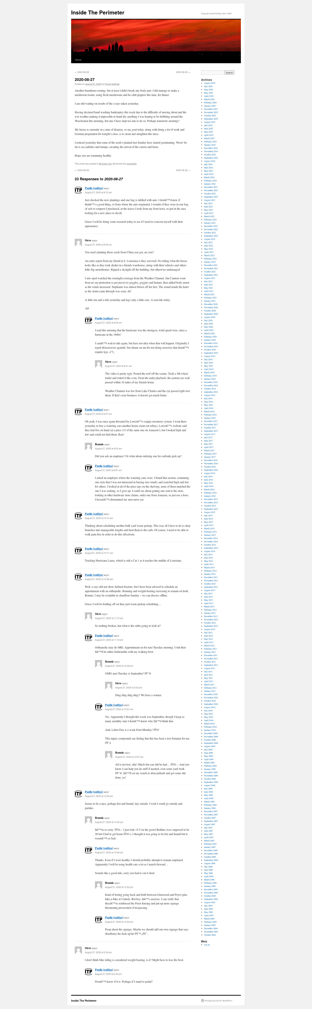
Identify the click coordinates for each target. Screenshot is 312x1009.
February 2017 (210, 453)
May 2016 (208, 482)
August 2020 (209, 317)
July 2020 (208, 320)
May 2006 (208, 873)
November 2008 (211, 775)
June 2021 (208, 284)
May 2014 (208, 560)
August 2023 (209, 200)
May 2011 (208, 677)
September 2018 (211, 391)
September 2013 (211, 586)
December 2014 (211, 538)
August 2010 (209, 707)
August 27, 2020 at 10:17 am (99, 552)
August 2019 (209, 356)
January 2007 (210, 847)
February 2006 (210, 882)
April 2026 (208, 95)
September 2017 (211, 430)
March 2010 (209, 723)
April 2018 (208, 408)
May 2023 (208, 209)
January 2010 (210, 729)
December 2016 (211, 460)
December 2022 (211, 226)
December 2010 (211, 694)
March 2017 (209, 450)
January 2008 (210, 808)
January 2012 (210, 651)
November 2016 (211, 463)
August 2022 (209, 239)
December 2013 (211, 577)
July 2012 (208, 632)
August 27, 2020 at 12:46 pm (119, 665)
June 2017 (208, 440)
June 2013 (208, 596)
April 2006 (208, 876)
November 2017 (211, 424)
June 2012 (208, 635)
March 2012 (209, 645)
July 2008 (208, 788)
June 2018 (208, 401)
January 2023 (210, 222)
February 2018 (210, 414)
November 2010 (211, 697)
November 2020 (211, 307)
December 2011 (211, 655)
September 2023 (211, 196)
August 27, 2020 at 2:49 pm (108, 973)
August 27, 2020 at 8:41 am (118, 365)
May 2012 (208, 638)
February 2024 (210, 180)
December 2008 (211, 772)
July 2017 (208, 437)
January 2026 (210, 105)
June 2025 (208, 128)
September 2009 (211, 742)
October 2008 (210, 778)
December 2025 (211, 108)
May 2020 (208, 326)
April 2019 (208, 369)
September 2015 (211, 508)
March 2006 (209, 879)
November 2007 (211, 814)
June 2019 (208, 362)
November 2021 (211, 268)
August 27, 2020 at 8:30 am (108, 322)
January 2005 (210, 925)
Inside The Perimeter (97, 12)
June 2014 (208, 557)
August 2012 (209, 629)
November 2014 (211, 541)
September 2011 (211, 664)
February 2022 (210, 258)
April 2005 (208, 915)
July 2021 (208, 281)
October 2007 (210, 817)
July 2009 (208, 749)
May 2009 (208, 755)
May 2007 (208, 834)
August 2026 (209, 82)
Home (78, 59)
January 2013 (210, 612)
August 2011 (209, 668)
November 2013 (211, 580)
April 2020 (208, 330)
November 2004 (211, 931)
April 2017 (208, 447)
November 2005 (211, 892)
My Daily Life (105, 163)
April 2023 (208, 213)
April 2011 (208, 681)
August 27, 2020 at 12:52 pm (119, 887)
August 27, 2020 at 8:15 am (98, 192)
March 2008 (209, 801)
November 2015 (211, 502)
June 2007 (208, 830)
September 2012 (211, 625)
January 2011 (210, 690)
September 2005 (211, 899)
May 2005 (208, 912)
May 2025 (208, 131)
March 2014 (209, 567)
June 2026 (208, 89)
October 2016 (210, 466)
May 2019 (208, 365)
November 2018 (211, 385)
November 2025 (211, 112)
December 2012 (211, 616)
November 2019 (211, 346)
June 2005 (208, 908)
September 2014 (211, 547)
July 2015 (208, 515)
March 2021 (209, 294)
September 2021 (211, 274)
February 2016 (210, 492)
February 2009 (210, 765)
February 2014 (210, 570)
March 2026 (209, 99)
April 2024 (208, 174)
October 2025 (210, 115)
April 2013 (208, 603)
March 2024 (209, 177)
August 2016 (209, 473)
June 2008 (208, 791)
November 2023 (211, 190)
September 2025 (211, 118)
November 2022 (211, 229)
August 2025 (209, 121)
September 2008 (211, 782)
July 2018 (208, 398)
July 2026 (208, 86)
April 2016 (208, 486)
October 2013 (210, 583)
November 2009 (211, 736)
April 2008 (208, 798)
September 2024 (211, 157)
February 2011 (210, 687)
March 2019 (209, 372)
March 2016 (209, 489)
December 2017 (211, 421)
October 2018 (210, 388)
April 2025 (208, 134)
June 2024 (208, 167)
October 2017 (210, 427)
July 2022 (208, 242)
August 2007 (209, 824)
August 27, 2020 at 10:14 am (99, 517)
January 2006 (210, 886)
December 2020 (211, 304)
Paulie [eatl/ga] (112, 83)
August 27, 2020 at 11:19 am (109, 639)
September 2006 (211, 860)
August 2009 (209, 746)
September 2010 (211, 703)
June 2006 (208, 869)
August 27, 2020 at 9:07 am (108, 470)
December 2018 (211, 382)
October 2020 (210, 310)
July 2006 (208, 866)
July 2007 (208, 827)
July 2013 (208, 593)
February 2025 (210, 141)
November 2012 (211, 619)
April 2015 (208, 525)
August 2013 (209, 590)
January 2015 (210, 534)
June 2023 (208, 206)
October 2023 (210, 193)
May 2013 (208, 599)
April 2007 (208, 837)
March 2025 (209, 138)
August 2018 (209, 395)
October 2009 (210, 739)
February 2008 (210, 804)
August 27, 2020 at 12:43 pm (109, 821)
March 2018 (209, 411)
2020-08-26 (82, 72)
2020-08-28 (183, 72)
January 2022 (210, 261)
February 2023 (210, 219)
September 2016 (211, 469)
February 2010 (210, 726)
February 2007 (210, 843)
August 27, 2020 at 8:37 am (98, 413)
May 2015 (208, 521)
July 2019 (208, 359)
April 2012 (208, 642)
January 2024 (210, 183)
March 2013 (209, 606)
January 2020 (210, 339)
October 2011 (210, 661)
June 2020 (208, 323)
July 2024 (208, 164)
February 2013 (210, 609)
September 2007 (211, 821)
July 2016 (208, 476)
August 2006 (209, 863)
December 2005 (211, 889)
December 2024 (211, 147)
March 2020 (209, 333)
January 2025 (210, 144)
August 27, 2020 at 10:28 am (99, 579)
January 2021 (210, 300)
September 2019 (211, 352)
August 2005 (209, 902)
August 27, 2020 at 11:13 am (109, 618)
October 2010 (210, 700)
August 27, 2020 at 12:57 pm (129, 756)
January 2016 (210, 495)
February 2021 (210, 297)
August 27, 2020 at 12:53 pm (119, 921)
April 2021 (208, 291)
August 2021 (209, 278)
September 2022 (211, 235)
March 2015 (209, 528)
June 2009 (208, 752)
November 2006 (211, 853)
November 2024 (211, 151)
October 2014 (210, 544)
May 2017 (208, 443)
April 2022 (208, 252)
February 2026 (210, 102)
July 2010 (208, 710)
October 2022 (210, 232)
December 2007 (211, 811)
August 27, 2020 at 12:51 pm (119, 709)
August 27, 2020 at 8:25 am (98, 244)
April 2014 (208, 564)
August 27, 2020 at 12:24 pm (99, 795)
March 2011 (209, 684)
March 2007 (209, 840)
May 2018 (208, 404)
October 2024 (210, 154)
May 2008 (208, 795)
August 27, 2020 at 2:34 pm (98, 952)
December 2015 (211, 499)
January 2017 (210, 456)
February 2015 (210, 531)
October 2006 (210, 856)
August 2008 (209, 785)
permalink (131, 163)
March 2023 (209, 216)
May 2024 (208, 170)
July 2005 (208, 905)
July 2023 (208, 203)
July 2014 (208, 554)
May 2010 (208, 716)
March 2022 (209, 255)
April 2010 (208, 720)
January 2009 (210, 768)
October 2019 (210, 349)
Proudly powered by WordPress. (219, 1000)
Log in (207, 944)
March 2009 (209, 762)
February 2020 (210, 336)
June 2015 (208, 518)
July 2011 (208, 671)
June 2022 (208, 245)
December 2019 (211, 343)
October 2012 (210, 622)
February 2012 (210, 648)
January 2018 (210, 417)
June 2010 (208, 713)
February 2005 (210, 921)
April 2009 (208, 759)
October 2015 (210, 505)
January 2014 (210, 573)
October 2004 (210, 934)
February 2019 (210, 375)
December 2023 (211, 187)
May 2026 (208, 92)
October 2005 (210, 895)
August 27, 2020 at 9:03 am (108, 448)
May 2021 (208, 287)
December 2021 (211, 265)
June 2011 (208, 674)
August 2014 (209, 551)
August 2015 (209, 512)
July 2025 (208, 125)
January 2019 (210, 378)
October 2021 (210, 271)
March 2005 (209, 918)
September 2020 (211, 313)
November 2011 (211, 658)
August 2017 (209, 434)
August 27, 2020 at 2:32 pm (128, 687)
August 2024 (209, 160)
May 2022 (208, 248)
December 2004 (211, 928)
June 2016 (208, 479)
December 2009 (211, 733)
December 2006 (211, 850)
